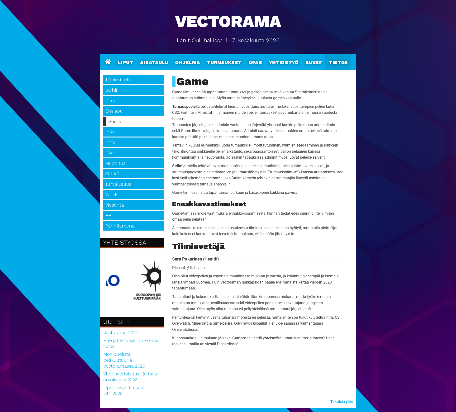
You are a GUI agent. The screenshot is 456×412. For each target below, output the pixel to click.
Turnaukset (224, 62)
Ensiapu (114, 111)
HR (108, 215)
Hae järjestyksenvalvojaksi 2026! (131, 343)
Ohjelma (187, 62)
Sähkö (112, 173)
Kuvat (313, 62)
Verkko (112, 194)
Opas (255, 62)
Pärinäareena (120, 226)
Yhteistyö (284, 62)
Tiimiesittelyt (118, 79)
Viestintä (114, 205)
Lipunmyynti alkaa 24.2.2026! (123, 390)
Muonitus (115, 163)
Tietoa (338, 62)
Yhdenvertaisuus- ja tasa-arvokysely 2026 (131, 377)
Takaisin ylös (341, 401)
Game (114, 121)
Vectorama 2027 (120, 332)
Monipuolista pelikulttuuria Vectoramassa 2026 (124, 360)
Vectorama (228, 19)
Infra (110, 142)
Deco (111, 100)
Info (109, 132)
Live (109, 153)
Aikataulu (154, 62)
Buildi (111, 90)
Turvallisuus (118, 184)
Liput (125, 62)
